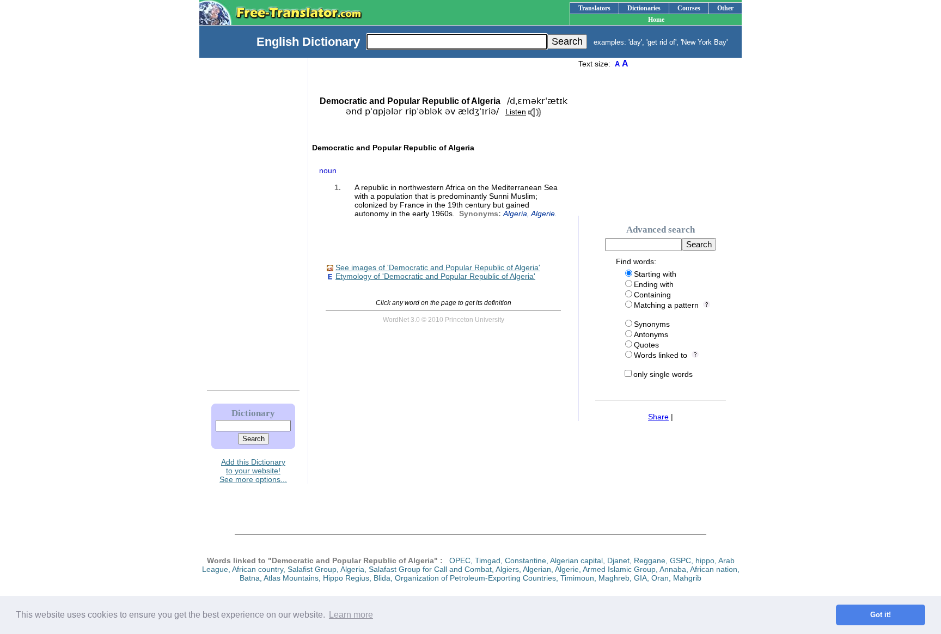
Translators (594, 8)
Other (725, 8)
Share (658, 416)
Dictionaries (644, 8)
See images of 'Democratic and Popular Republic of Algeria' (437, 267)
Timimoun (577, 578)
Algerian (537, 569)
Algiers (507, 569)
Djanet (618, 560)
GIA (640, 578)
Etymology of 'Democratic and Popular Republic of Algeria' (435, 276)
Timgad (487, 560)
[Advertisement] (242, 221)
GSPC (680, 560)
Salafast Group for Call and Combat (430, 569)
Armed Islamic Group (619, 569)
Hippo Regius (346, 578)
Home (656, 19)
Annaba (672, 569)
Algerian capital (576, 560)
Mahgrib (687, 578)
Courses (688, 8)
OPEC (460, 560)
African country (257, 569)
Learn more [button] (351, 614)
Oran (660, 578)
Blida (382, 578)
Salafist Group (312, 569)
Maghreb (614, 578)
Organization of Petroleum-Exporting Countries (475, 578)
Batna (250, 578)
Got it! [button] (880, 615)
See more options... (253, 479)
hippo (704, 560)
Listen (515, 111)
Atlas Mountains (291, 578)
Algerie (543, 213)
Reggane (649, 560)
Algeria (515, 213)
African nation (713, 569)
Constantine (525, 560)
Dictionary (253, 413)
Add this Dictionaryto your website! (253, 466)
